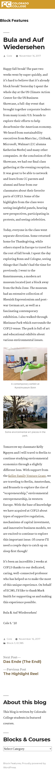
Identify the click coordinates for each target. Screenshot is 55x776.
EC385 (20, 643)
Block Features (14, 20)
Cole (9, 55)
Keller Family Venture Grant (27, 475)
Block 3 (11, 643)
